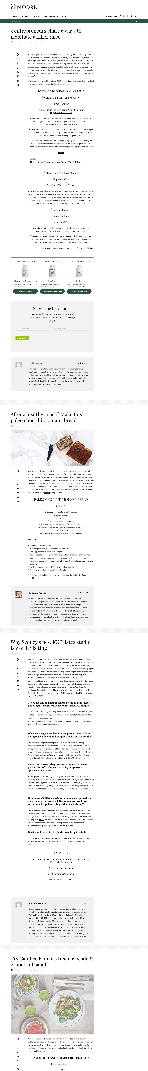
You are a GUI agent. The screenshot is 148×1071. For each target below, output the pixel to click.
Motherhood (51, 16)
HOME (63, 16)
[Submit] (18, 81)
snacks (57, 471)
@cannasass (57, 248)
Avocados (32, 1039)
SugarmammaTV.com (61, 112)
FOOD (33, 158)
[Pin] (18, 72)
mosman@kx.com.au (64, 873)
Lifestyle (27, 16)
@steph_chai (68, 248)
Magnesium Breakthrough (25, 281)
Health (15, 16)
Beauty (38, 16)
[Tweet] (18, 68)
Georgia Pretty (20, 426)
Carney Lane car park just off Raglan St (55, 838)
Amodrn (58, 222)
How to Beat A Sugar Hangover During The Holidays (55, 162)
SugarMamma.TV (42, 67)
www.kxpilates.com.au (65, 879)
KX (82, 681)
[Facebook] (120, 16)
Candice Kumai (20, 970)
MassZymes (52, 281)
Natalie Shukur (20, 653)
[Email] (18, 85)
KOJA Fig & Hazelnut (52, 533)
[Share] (18, 64)
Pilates (76, 678)
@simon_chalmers (86, 248)
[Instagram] (124, 16)
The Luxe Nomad (67, 185)
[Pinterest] (128, 16)
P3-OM (79, 281)
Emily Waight (20, 42)
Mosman (65, 662)
